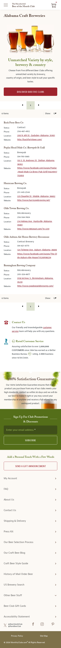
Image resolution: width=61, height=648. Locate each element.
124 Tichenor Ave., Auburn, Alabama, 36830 (37, 249)
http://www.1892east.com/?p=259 (33, 228)
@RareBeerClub (14, 626)
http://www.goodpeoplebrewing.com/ (35, 285)
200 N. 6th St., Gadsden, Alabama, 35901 (36, 135)
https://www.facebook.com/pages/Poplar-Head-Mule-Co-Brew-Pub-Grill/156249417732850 (37, 172)
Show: (48, 113)
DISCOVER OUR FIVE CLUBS (30, 92)
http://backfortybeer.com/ (29, 139)
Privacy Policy (17, 636)
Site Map (44, 636)
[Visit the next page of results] (38, 105)
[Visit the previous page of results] (22, 105)
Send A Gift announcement (30, 466)
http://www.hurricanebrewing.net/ (33, 200)
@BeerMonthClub (15, 624)
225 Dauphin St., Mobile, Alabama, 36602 (36, 196)
